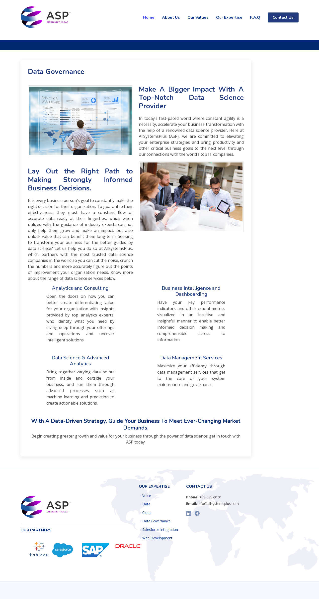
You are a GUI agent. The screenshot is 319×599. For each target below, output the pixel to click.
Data (146, 504)
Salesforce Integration (160, 529)
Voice (146, 495)
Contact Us (283, 17)
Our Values (198, 17)
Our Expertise (229, 17)
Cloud (147, 512)
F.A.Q (255, 17)
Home (149, 17)
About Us (171, 17)
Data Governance (156, 521)
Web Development (157, 538)
